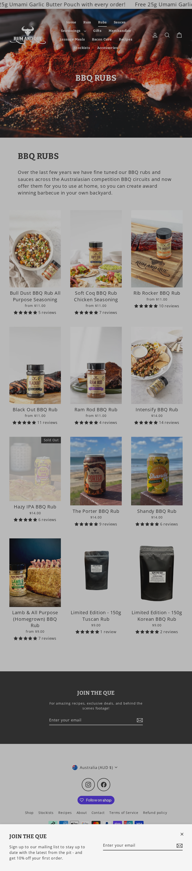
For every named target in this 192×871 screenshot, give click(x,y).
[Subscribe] (179, 845)
